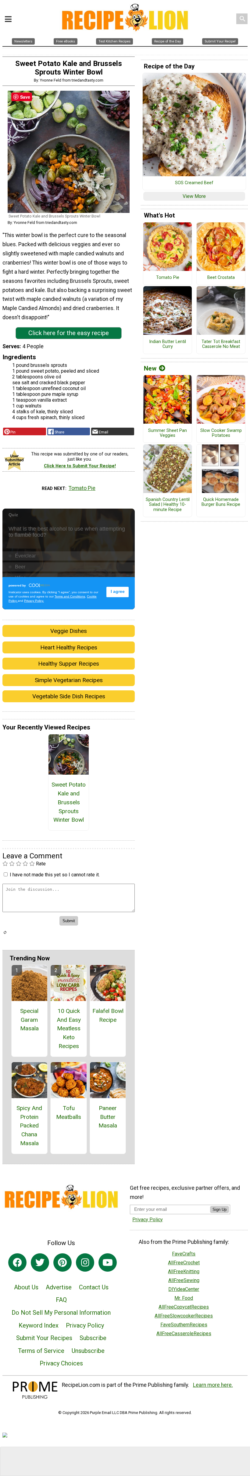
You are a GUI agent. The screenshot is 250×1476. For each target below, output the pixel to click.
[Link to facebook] (17, 1262)
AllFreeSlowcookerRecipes (184, 1316)
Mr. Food (183, 1298)
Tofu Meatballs (68, 1112)
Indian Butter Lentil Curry (167, 344)
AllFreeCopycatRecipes (184, 1307)
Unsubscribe (88, 1350)
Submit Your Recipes (44, 1338)
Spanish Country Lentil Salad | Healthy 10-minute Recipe (168, 504)
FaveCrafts (183, 1254)
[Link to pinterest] (62, 1262)
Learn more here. (213, 1385)
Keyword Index (39, 1325)
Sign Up (219, 1209)
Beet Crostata (221, 277)
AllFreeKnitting (183, 1271)
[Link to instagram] (85, 1262)
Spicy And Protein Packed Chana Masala (29, 1126)
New (150, 368)
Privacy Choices (61, 1363)
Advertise (59, 1287)
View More (194, 196)
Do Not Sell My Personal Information (61, 1312)
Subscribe (93, 1338)
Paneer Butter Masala (107, 1117)
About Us (26, 1287)
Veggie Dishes (68, 630)
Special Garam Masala (29, 1019)
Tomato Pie (82, 488)
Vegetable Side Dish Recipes (68, 696)
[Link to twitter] (40, 1262)
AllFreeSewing (183, 1280)
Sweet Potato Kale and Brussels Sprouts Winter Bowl (69, 802)
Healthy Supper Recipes (68, 663)
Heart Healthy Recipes (68, 647)
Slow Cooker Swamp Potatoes (221, 433)
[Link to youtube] (107, 1262)
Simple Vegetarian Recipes (69, 680)
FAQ (61, 1299)
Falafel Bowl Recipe (107, 1015)
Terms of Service (41, 1350)
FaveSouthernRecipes (183, 1325)
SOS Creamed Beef (194, 183)
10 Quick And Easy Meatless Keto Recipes (69, 1028)
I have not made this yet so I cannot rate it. (55, 875)
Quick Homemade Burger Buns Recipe (221, 502)
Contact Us (94, 1287)
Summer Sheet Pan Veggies (167, 433)
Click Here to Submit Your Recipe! (80, 466)
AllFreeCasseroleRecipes (183, 1333)
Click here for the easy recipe (68, 333)
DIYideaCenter (183, 1289)
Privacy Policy (85, 1325)
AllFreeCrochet (184, 1263)
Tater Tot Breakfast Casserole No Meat (221, 344)
